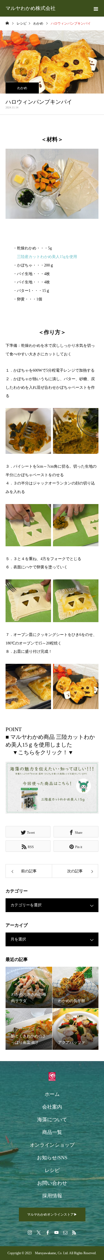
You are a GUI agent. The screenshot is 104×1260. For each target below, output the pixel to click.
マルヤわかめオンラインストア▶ (52, 1214)
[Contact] (65, 1232)
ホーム (52, 1094)
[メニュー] (95, 8)
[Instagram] (30, 1232)
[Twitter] (39, 1232)
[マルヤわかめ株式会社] (52, 1076)
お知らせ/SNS (52, 1157)
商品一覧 (52, 1132)
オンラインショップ (52, 1145)
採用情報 (52, 1195)
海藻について (52, 1119)
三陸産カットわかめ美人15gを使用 (47, 257)
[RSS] (74, 1232)
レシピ (52, 1170)
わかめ (22, 88)
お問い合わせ (52, 1183)
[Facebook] (47, 1232)
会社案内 (52, 1107)
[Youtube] (56, 1232)
